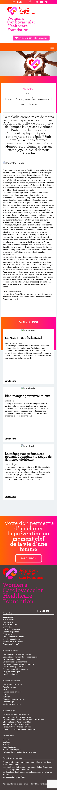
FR (14, 2)
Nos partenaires (10, 624)
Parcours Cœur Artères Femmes (17, 727)
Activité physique (10, 687)
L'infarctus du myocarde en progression (20, 657)
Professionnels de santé (13, 637)
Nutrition (6, 697)
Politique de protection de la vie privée (19, 752)
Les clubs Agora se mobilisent (16, 769)
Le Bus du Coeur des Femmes (16, 714)
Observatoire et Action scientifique (18, 722)
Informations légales (11, 749)
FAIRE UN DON (28, 558)
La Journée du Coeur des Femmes (18, 717)
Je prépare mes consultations (16, 724)
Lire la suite (10, 381)
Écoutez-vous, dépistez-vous (15, 669)
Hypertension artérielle (13, 692)
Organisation (8, 617)
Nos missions (8, 619)
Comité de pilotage (11, 632)
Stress (5, 694)
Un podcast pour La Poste (14, 777)
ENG (19, 2)
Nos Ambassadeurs (11, 639)
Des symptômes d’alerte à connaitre (18, 664)
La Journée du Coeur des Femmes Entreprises (23, 719)
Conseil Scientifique (11, 629)
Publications (8, 634)
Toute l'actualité (9, 747)
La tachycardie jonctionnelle (15, 662)
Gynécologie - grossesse (13, 699)
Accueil (6, 739)
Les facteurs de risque (12, 684)
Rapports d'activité (11, 644)
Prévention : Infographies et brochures (19, 729)
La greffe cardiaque (11, 672)
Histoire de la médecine (13, 642)
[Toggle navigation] (52, 47)
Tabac (5, 689)
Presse (6, 744)
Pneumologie (8, 702)
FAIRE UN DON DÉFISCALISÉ (32, 38)
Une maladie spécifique (13, 667)
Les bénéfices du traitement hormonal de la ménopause (27, 767)
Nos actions (8, 622)
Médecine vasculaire (12, 704)
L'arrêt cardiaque (10, 674)
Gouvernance (9, 627)
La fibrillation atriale (11, 659)
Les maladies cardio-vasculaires (17, 654)
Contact (6, 742)
